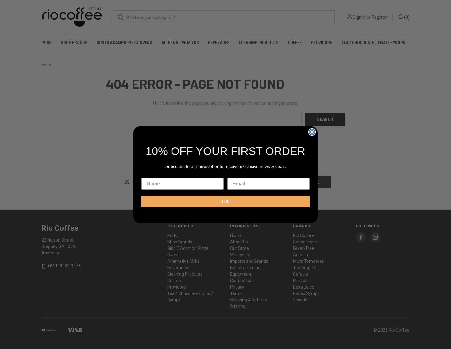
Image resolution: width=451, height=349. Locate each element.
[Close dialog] (312, 132)
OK (225, 201)
